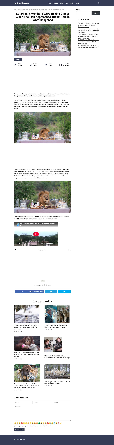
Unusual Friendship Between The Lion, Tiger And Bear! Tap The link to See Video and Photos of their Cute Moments (26, 385)
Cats (67, 3)
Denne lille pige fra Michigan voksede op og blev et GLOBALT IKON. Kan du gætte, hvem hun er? (88, 36)
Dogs (61, 3)
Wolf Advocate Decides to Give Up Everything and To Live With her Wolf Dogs (57, 356)
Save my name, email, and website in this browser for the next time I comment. (33, 426)
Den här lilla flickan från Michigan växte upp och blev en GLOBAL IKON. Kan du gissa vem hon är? (88, 41)
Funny (77, 3)
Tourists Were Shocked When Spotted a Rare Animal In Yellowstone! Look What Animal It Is (26, 327)
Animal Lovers (21, 3)
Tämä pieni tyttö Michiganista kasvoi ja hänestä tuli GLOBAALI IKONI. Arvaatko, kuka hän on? (88, 30)
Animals (56, 3)
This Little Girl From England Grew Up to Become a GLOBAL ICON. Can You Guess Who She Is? (88, 25)
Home (49, 3)
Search (78, 9)
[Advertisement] (42, 81)
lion (43, 281)
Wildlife (18, 59)
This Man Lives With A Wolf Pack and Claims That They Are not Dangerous (55, 326)
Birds (71, 3)
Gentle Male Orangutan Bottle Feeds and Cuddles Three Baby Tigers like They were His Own (27, 354)
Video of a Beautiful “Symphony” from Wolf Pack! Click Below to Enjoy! (57, 382)
